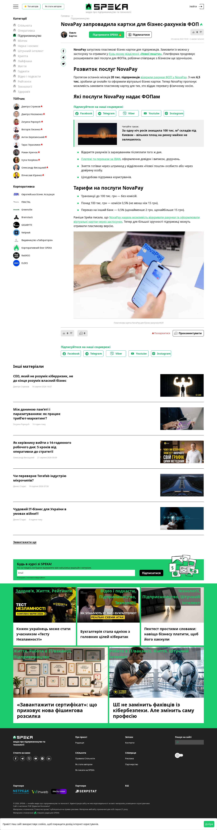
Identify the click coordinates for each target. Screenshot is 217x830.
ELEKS (24, 263)
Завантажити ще (24, 542)
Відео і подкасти (29, 76)
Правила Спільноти (85, 758)
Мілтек (22, 41)
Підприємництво (80, 18)
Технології (25, 86)
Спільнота (25, 25)
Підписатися (141, 34)
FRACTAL (26, 201)
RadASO (25, 255)
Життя (22, 66)
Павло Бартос (73, 34)
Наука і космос (28, 46)
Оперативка (26, 30)
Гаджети (23, 71)
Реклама (129, 758)
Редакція (79, 742)
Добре (209, 824)
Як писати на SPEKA (84, 770)
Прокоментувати (190, 333)
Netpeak (25, 232)
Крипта (23, 56)
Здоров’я (24, 92)
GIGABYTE (26, 224)
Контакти (129, 742)
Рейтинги (24, 81)
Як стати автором (53, 6)
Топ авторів (33, 6)
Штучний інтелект (31, 51)
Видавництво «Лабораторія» (37, 240)
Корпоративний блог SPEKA (36, 247)
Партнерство (131, 764)
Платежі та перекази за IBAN (101, 159)
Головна (65, 15)
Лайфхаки (25, 61)
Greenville (26, 209)
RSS (127, 785)
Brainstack (27, 217)
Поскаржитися (162, 333)
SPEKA (22, 803)
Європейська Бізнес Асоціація (37, 194)
